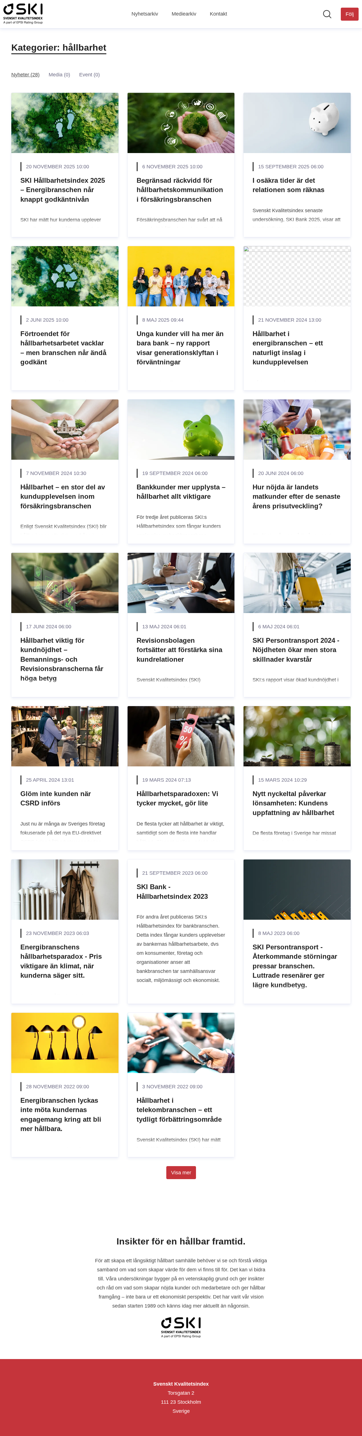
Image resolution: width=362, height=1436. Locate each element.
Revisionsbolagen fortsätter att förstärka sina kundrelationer (179, 650)
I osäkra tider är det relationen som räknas (288, 185)
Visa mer (181, 1172)
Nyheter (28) (25, 75)
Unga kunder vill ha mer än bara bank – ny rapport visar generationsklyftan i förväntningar (180, 348)
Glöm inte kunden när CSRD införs (55, 798)
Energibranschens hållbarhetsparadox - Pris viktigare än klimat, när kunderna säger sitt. (61, 961)
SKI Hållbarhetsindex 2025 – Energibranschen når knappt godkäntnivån (62, 190)
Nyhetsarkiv (145, 14)
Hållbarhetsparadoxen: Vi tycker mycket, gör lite (177, 798)
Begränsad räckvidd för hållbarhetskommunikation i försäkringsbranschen (180, 190)
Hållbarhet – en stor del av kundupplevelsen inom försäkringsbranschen (62, 496)
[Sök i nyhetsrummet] (327, 14)
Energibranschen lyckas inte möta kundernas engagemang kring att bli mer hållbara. (60, 1115)
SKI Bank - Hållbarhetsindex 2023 (172, 891)
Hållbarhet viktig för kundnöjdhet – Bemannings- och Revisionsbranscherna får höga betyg (61, 659)
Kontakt (218, 14)
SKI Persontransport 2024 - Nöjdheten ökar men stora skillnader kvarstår (296, 650)
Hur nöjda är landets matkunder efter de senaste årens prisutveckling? (296, 496)
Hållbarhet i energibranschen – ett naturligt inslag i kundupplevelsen (288, 348)
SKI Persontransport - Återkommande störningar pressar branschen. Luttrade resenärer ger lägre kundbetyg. (295, 966)
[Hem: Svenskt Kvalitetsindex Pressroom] (23, 14)
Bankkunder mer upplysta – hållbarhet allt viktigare (181, 491)
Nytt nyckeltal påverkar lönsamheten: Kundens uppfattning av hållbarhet (293, 803)
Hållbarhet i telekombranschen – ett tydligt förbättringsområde (179, 1110)
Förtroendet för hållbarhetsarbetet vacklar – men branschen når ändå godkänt (63, 348)
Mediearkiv (184, 14)
